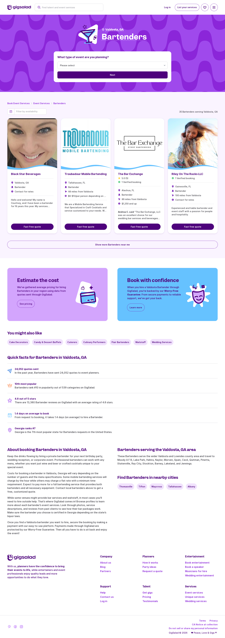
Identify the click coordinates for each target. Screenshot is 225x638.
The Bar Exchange (130, 174)
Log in (167, 7)
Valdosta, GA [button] (114, 30)
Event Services (41, 103)
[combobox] (71, 7)
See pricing (26, 303)
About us (105, 562)
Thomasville (125, 486)
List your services (187, 7)
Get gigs (147, 592)
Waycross (156, 486)
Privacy (214, 620)
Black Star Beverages (26, 174)
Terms (202, 620)
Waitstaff (140, 342)
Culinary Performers (94, 342)
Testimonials (150, 601)
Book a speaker (194, 566)
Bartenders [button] (124, 37)
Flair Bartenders (120, 342)
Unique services (194, 596)
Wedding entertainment (199, 575)
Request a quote (152, 571)
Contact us (107, 596)
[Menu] (214, 7)
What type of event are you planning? (83, 57)
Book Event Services (18, 103)
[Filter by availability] (30, 111)
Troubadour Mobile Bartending (86, 174)
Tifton (142, 486)
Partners (105, 571)
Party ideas (149, 566)
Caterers (72, 342)
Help (103, 592)
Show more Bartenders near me (112, 244)
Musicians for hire (196, 571)
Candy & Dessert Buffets (47, 342)
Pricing (146, 596)
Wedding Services (162, 342)
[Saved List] (204, 7)
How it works (150, 562)
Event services (194, 592)
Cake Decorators (18, 342)
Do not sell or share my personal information (193, 628)
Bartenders (59, 103)
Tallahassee (175, 486)
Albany (191, 486)
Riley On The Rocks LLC (187, 174)
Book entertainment (197, 562)
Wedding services (196, 601)
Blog (102, 566)
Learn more (136, 307)
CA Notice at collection (205, 624)
